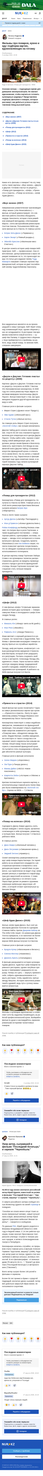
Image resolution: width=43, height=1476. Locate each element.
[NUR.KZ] (21, 13)
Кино (19, 18)
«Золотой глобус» (10, 426)
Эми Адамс (9, 415)
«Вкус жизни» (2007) (13, 117)
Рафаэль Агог (10, 632)
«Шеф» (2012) (10, 132)
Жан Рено (8, 628)
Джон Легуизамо (11, 849)
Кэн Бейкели (24, 543)
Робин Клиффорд (10, 528)
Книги (13, 18)
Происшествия (14, 1131)
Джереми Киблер (30, 930)
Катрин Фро (22, 508)
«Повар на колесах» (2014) (15, 140)
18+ (11, 1323)
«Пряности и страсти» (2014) (16, 136)
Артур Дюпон (10, 519)
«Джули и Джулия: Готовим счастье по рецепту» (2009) (22, 122)
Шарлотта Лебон (11, 775)
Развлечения (27, 18)
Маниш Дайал (10, 769)
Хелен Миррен (10, 760)
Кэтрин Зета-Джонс (12, 233)
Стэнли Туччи (10, 419)
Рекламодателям (21, 1457)
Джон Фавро (9, 845)
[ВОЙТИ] (40, 13)
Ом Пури (8, 764)
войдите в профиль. (13, 1076)
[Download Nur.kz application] (21, 5)
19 (31, 1341)
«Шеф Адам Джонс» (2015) (15, 144)
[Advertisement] (21, 165)
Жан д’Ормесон (11, 523)
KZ (36, 13)
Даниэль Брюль (11, 958)
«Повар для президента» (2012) (17, 127)
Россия (5, 1323)
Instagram (23, 1120)
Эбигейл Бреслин (12, 242)
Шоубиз (5, 1131)
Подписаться (21, 1300)
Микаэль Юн (9, 623)
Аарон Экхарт (10, 237)
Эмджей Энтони (11, 853)
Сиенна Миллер (11, 954)
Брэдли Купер (10, 949)
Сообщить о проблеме (21, 1451)
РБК (14, 1226)
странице (34, 1204)
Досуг (4, 18)
